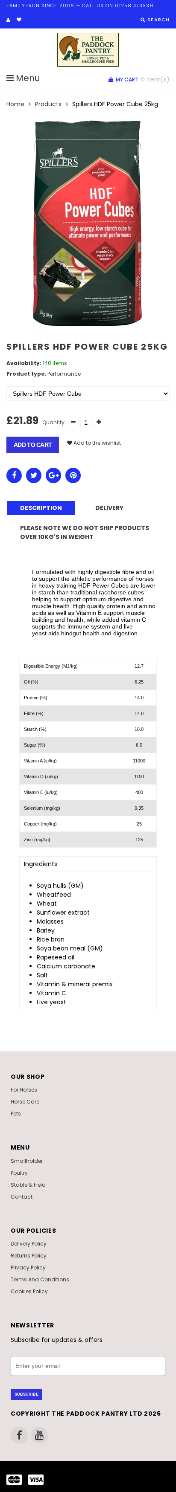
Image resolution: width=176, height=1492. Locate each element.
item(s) (143, 79)
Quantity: (54, 422)
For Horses (24, 1089)
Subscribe (26, 1394)
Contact (21, 1196)
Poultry (19, 1172)
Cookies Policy (29, 1291)
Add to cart (33, 444)
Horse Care (25, 1101)
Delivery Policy (29, 1243)
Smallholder (27, 1161)
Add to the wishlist (96, 442)
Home (15, 104)
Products (48, 104)
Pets (16, 1113)
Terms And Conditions (40, 1279)
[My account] (8, 20)
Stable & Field (28, 1184)
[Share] (14, 475)
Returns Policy (29, 1255)
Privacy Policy (28, 1267)
